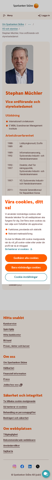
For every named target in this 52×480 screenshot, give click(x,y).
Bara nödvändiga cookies (26, 267)
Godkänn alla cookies (26, 258)
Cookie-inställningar (26, 277)
